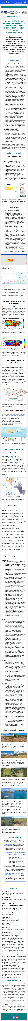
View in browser (14, 1014)
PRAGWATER (12, 309)
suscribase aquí (18, 1010)
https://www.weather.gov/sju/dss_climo (14, 844)
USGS (20, 369)
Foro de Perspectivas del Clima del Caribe (14, 457)
